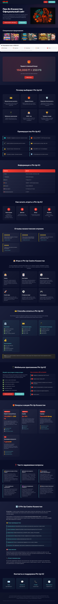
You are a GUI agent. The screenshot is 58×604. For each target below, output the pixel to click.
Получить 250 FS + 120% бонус (10, 22)
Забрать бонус (29, 77)
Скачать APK (22, 22)
